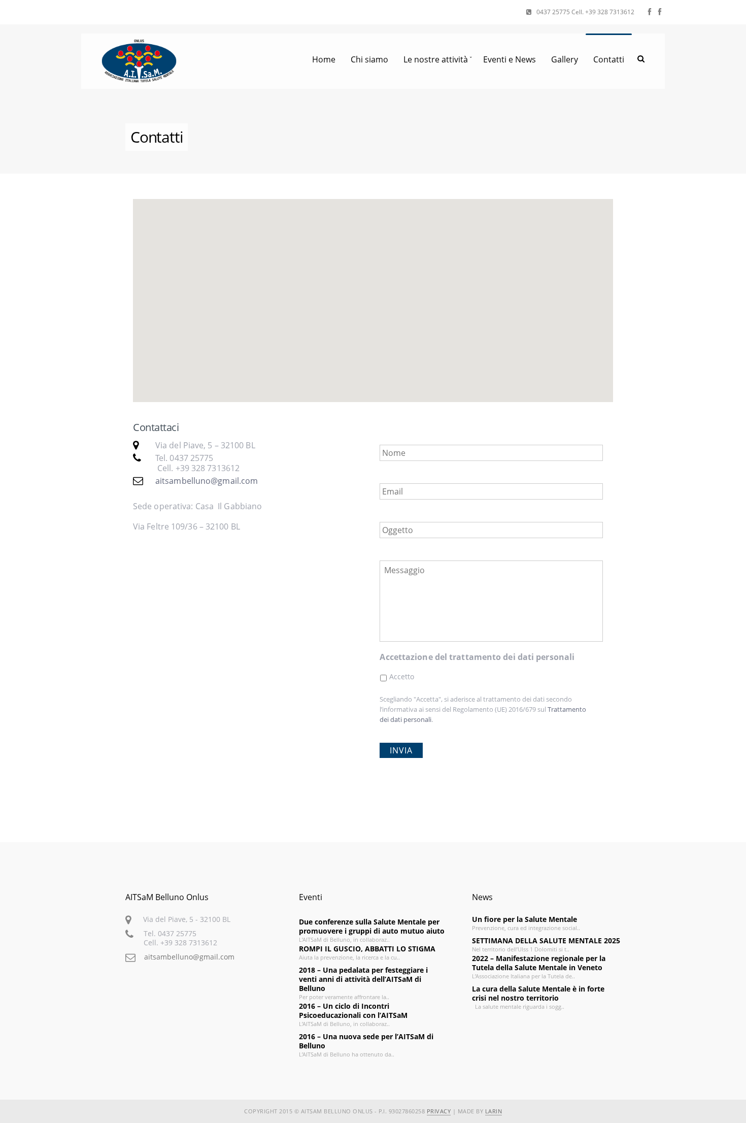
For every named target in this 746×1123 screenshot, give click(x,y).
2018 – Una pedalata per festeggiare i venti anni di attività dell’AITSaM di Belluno (363, 979)
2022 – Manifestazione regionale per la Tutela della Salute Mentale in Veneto (538, 962)
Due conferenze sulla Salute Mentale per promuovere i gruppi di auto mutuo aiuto (372, 926)
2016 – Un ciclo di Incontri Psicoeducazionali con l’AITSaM (353, 1010)
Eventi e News (509, 59)
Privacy (439, 1111)
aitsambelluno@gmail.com (206, 480)
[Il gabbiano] (649, 12)
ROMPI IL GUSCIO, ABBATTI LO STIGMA (367, 948)
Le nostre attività (435, 59)
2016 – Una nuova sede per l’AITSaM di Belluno (366, 1041)
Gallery (564, 59)
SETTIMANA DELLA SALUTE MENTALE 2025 (546, 940)
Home (323, 59)
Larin (493, 1111)
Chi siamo (369, 59)
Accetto (402, 676)
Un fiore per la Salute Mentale (524, 919)
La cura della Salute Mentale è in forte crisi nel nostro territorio (538, 993)
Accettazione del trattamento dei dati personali (477, 657)
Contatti (608, 59)
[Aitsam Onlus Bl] (659, 12)
